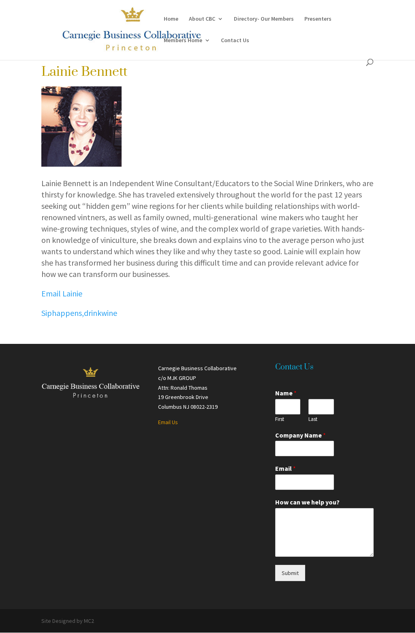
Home (171, 19)
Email (285, 468)
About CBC (202, 19)
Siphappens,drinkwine (79, 313)
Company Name (300, 435)
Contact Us (235, 40)
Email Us (168, 422)
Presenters (318, 19)
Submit (290, 573)
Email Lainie (61, 293)
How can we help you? (307, 502)
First (279, 419)
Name (286, 393)
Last (312, 419)
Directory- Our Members (264, 19)
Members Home (183, 40)
